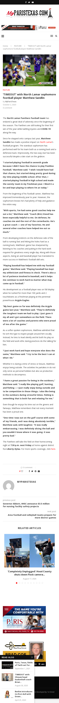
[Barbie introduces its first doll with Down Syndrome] (7, 694)
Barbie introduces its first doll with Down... (23, 694)
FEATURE (18, 46)
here (53, 449)
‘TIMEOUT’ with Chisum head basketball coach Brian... (23, 678)
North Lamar (46, 142)
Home (5, 46)
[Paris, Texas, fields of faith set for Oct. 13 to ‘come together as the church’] (7, 665)
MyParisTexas (10, 101)
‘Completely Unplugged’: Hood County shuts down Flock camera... (29, 573)
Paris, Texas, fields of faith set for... (24, 663)
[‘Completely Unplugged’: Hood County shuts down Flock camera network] (29, 550)
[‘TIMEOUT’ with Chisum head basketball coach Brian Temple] (7, 677)
